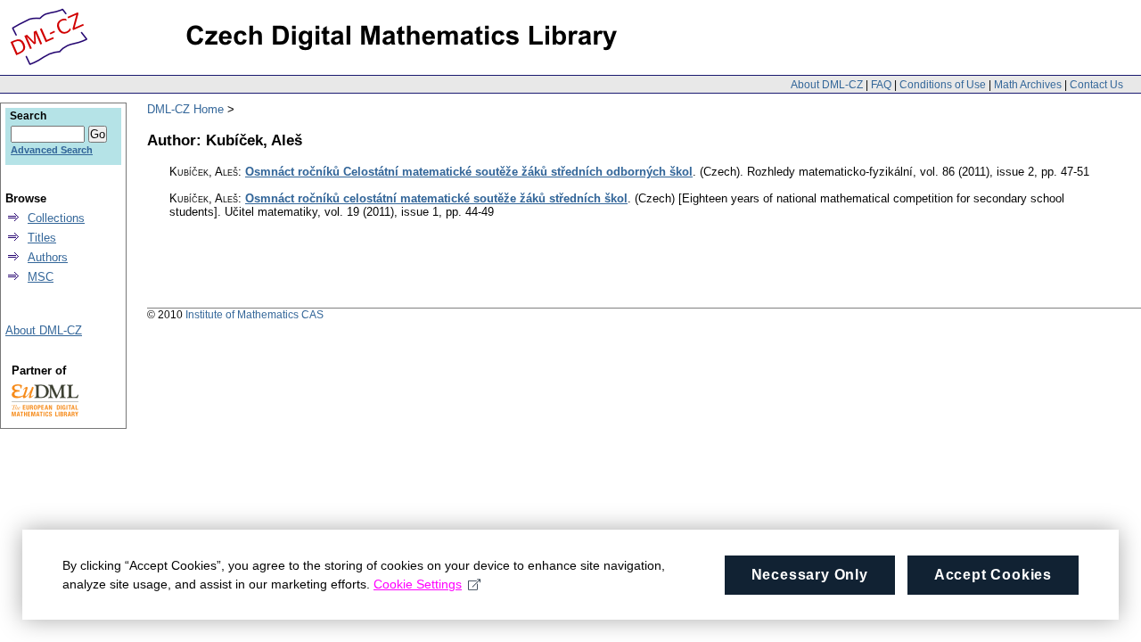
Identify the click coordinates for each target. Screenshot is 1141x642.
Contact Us (1096, 84)
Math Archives (1028, 84)
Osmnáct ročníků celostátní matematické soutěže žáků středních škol (436, 198)
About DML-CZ (827, 84)
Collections (56, 218)
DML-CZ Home (185, 109)
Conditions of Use (942, 84)
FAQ (881, 84)
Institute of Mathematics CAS (254, 315)
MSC (40, 277)
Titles (42, 237)
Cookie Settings (417, 584)
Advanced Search (52, 149)
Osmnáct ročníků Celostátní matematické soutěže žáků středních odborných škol (469, 171)
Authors (48, 257)
